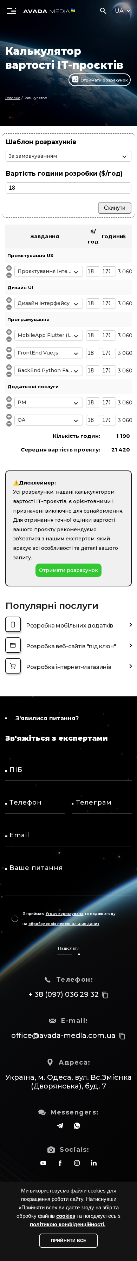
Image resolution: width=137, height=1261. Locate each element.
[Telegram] (60, 1126)
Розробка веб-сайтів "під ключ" (71, 646)
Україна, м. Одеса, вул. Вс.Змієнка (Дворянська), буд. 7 (68, 1081)
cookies (65, 1216)
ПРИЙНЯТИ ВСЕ (68, 1240)
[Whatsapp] (77, 1126)
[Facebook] (60, 1163)
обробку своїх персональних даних (63, 924)
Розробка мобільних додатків (69, 625)
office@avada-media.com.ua (63, 1035)
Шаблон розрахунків (41, 142)
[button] (11, 10)
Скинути (114, 208)
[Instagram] (77, 1163)
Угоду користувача (65, 913)
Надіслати (68, 948)
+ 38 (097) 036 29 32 (63, 994)
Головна (12, 98)
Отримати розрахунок (104, 80)
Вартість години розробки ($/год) (64, 173)
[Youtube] (43, 1163)
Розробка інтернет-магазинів (68, 667)
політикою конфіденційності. (67, 1224)
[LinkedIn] (94, 1163)
